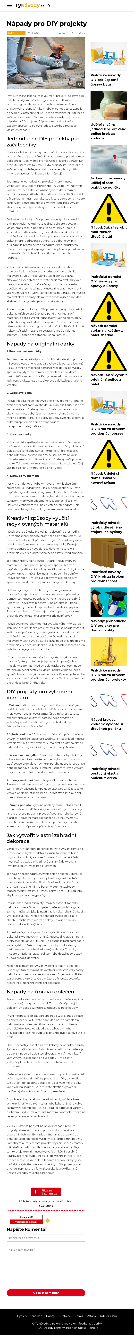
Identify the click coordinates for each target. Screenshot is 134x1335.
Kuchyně (65, 1316)
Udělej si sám (16, 33)
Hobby (50, 1316)
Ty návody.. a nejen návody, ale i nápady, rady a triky (68, 1323)
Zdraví (79, 1316)
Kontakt (92, 1327)
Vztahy (91, 1316)
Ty (29, 5)
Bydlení (22, 1316)
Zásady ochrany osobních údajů (65, 1327)
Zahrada (36, 1316)
